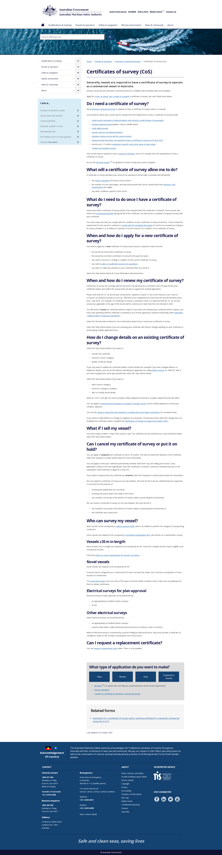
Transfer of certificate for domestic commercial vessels (117, 694)
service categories (102, 180)
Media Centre (156, 11)
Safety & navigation (108, 25)
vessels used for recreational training (107, 132)
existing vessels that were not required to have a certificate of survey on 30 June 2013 (128, 140)
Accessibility (126, 791)
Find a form (143, 11)
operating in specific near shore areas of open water (134, 144)
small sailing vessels (100, 128)
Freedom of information (131, 794)
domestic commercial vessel (103, 109)
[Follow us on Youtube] (177, 799)
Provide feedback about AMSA (134, 777)
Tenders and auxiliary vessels (104, 148)
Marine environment (131, 25)
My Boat (97, 686)
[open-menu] (78, 61)
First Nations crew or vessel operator (55, 137)
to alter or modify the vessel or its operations (119, 264)
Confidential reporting (130, 804)
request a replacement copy (105, 648)
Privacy (124, 787)
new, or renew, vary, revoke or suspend (112, 96)
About (170, 25)
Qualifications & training (60, 25)
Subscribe (125, 811)
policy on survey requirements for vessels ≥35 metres (117, 555)
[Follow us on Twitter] (170, 799)
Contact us (171, 11)
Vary (146, 676)
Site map (125, 797)
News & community (154, 25)
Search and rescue (118, 11)
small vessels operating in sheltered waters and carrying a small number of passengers (128, 120)
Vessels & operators (85, 25)
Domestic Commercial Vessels (128, 61)
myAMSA (132, 11)
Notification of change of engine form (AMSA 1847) (146, 421)
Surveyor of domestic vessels (52, 110)
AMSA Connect (158, 370)
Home (43, 23)
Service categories (101, 690)
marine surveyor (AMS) (125, 526)
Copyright (125, 783)
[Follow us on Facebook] (156, 799)
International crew (47, 131)
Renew (122, 676)
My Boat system (103, 162)
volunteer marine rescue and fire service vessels (112, 136)
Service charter (127, 780)
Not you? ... (49, 142)
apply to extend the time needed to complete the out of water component (129, 412)
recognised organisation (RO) (138, 535)
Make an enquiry (49, 786)
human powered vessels (102, 124)
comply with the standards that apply (136, 225)
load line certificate (127, 153)
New (99, 676)
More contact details (88, 814)
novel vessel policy (98, 581)
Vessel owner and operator (51, 115)
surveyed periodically (104, 213)
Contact (124, 808)
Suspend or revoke (168, 677)
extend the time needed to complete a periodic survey (123, 403)
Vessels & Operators (103, 61)
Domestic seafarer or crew (51, 126)
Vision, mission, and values (132, 773)
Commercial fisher (47, 121)
